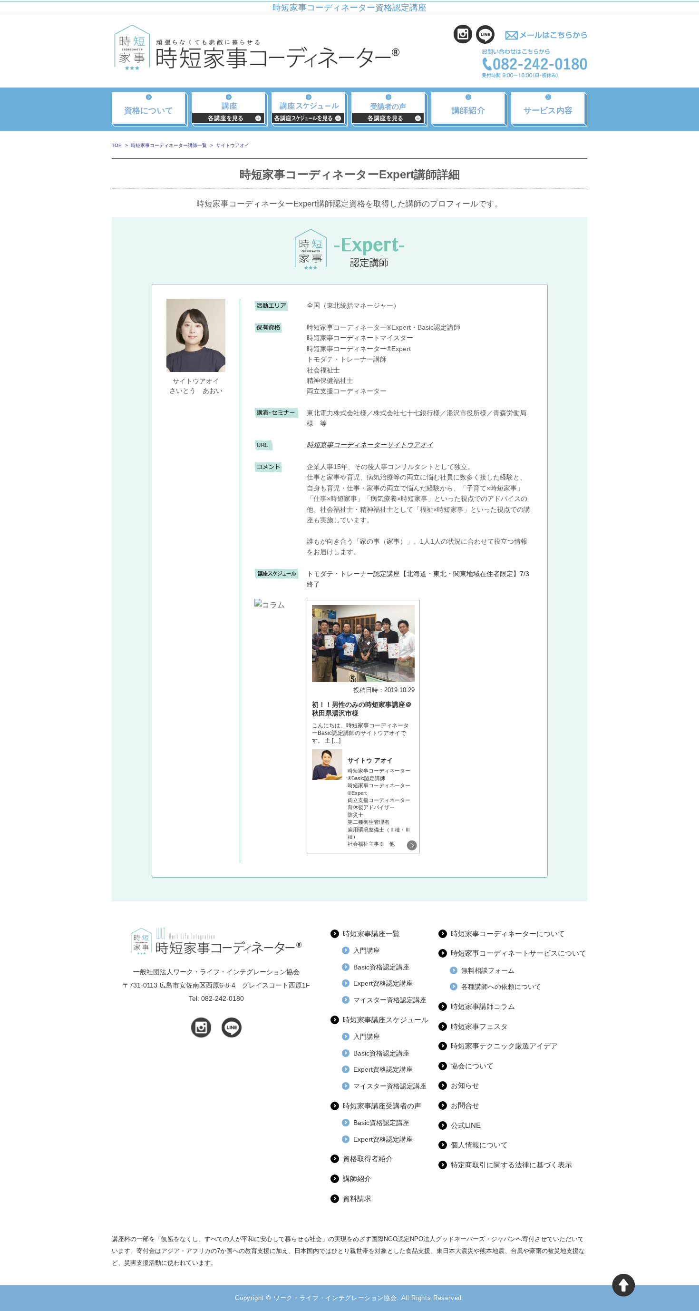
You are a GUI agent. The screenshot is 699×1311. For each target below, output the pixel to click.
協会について (472, 1066)
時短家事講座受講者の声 (382, 1106)
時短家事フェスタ (479, 1026)
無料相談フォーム (488, 970)
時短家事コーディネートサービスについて (518, 953)
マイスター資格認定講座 (390, 1000)
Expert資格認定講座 (383, 983)
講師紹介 (357, 1178)
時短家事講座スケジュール (385, 1020)
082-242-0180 (222, 998)
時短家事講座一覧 (371, 933)
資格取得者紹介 (368, 1158)
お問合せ (465, 1105)
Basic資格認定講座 (381, 967)
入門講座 (366, 950)
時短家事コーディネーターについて (508, 933)
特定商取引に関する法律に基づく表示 (511, 1165)
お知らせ (465, 1085)
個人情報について (479, 1145)
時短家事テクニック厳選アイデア (504, 1046)
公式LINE (466, 1125)
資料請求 (357, 1198)
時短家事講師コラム (483, 1006)
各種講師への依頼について (501, 986)
